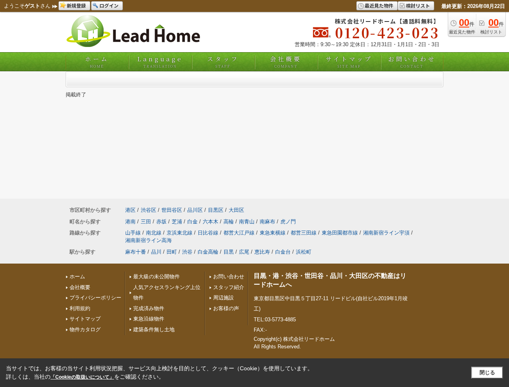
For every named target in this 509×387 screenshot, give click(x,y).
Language (160, 62)
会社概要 (286, 62)
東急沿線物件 (148, 319)
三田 (146, 222)
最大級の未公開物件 (156, 277)
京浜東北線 (179, 233)
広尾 (244, 252)
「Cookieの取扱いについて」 (82, 377)
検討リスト (418, 5)
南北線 (153, 233)
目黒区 (215, 210)
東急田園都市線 (340, 233)
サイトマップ (349, 62)
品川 (156, 252)
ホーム (97, 62)
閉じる (487, 372)
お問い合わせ (412, 62)
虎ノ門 (288, 222)
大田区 (236, 210)
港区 (130, 210)
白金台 (283, 252)
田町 (172, 252)
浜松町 (303, 252)
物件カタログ (85, 329)
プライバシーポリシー (95, 298)
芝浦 (177, 222)
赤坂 (161, 222)
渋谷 (187, 252)
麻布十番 (135, 252)
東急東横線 (273, 233)
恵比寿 (262, 252)
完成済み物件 (148, 308)
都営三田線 (304, 233)
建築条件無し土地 (154, 329)
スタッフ (223, 62)
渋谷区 (148, 210)
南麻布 (267, 222)
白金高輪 (208, 252)
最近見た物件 (379, 5)
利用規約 (80, 308)
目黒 (228, 252)
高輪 (228, 222)
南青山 (246, 222)
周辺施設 (223, 298)
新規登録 (76, 5)
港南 (130, 222)
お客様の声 (226, 308)
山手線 (133, 233)
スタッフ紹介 (228, 287)
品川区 (195, 210)
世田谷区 (171, 210)
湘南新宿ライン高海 (148, 240)
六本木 (210, 222)
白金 (192, 222)
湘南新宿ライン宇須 (386, 233)
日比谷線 (208, 233)
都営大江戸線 (238, 233)
